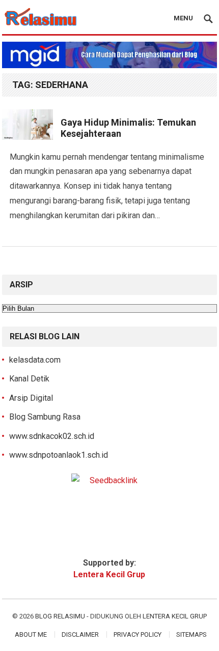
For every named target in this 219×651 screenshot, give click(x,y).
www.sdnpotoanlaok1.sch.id (58, 455)
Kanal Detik (29, 378)
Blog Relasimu (61, 616)
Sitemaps (191, 634)
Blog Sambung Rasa (44, 417)
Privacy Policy (137, 634)
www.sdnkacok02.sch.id (51, 436)
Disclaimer (80, 634)
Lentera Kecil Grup (175, 616)
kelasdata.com (35, 360)
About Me (31, 634)
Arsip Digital (31, 398)
